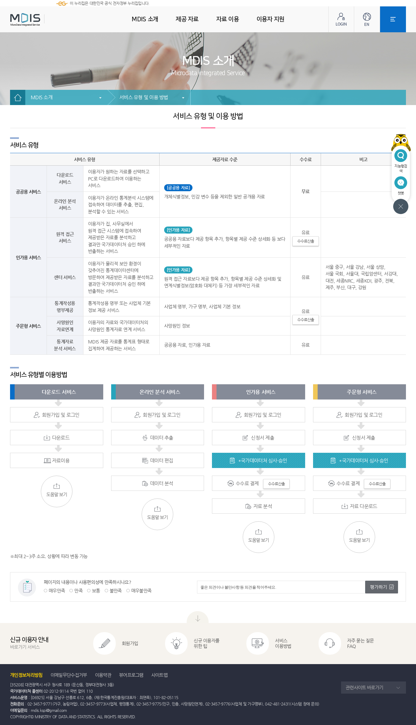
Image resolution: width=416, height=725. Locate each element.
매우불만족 (141, 590)
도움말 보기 (56, 494)
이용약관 (103, 674)
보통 (96, 590)
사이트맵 (159, 674)
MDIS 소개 (41, 97)
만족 (78, 590)
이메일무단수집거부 (69, 674)
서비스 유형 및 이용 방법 (143, 97)
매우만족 (57, 590)
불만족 (116, 590)
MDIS (40, 19)
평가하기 (378, 587)
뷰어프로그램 (131, 674)
